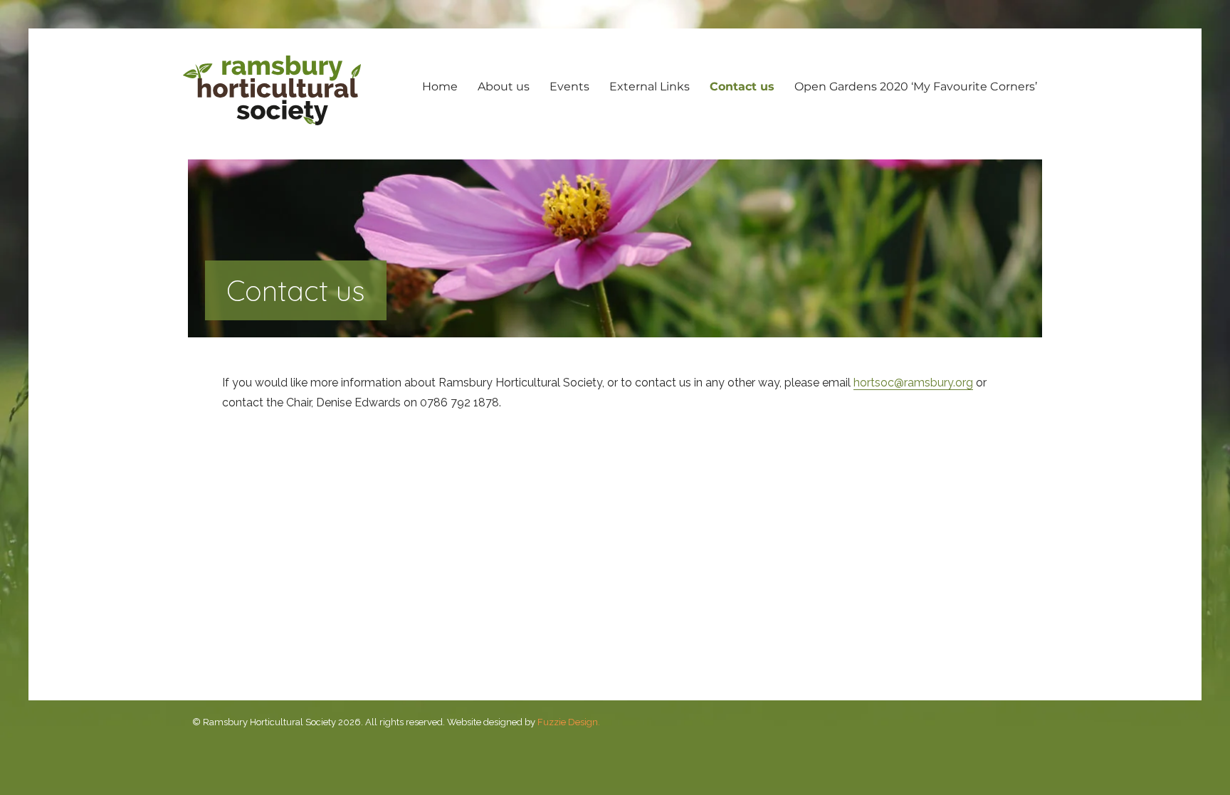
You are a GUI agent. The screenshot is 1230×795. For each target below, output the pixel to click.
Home (440, 86)
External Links (649, 86)
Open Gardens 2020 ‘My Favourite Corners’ (915, 86)
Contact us (742, 86)
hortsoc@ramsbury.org (913, 382)
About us (504, 86)
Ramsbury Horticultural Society (272, 90)
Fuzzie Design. (568, 722)
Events (569, 86)
